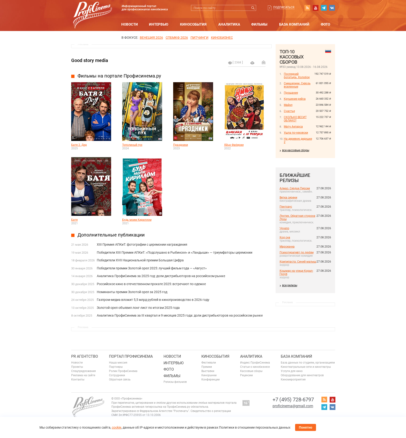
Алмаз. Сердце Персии (295, 188)
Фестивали (208, 362)
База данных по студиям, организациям (308, 362)
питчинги (199, 37)
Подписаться (283, 7)
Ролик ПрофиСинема (123, 371)
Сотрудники (117, 375)
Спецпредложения (83, 371)
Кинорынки (209, 375)
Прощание (291, 92)
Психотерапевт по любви (297, 252)
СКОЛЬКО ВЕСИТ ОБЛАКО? (295, 119)
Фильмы (259, 24)
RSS (307, 8)
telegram (324, 8)
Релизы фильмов (175, 382)
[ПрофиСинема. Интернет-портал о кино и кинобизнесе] (92, 10)
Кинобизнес (222, 37)
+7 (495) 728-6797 (293, 400)
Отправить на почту (263, 62)
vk (332, 8)
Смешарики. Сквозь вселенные (297, 85)
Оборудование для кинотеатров (302, 375)
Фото (325, 24)
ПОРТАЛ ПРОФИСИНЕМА (131, 356)
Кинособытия (193, 24)
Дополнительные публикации (111, 235)
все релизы (289, 285)
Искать (253, 8)
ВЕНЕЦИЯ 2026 (151, 37)
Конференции (210, 379)
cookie (116, 427)
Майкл (288, 105)
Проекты (77, 366)
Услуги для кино (292, 371)
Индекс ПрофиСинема (255, 362)
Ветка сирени (288, 197)
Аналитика (229, 24)
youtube (315, 8)
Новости (129, 24)
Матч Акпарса (293, 126)
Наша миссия (118, 362)
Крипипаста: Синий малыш (298, 261)
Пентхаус (286, 206)
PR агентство (84, 356)
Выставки (207, 371)
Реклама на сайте (83, 375)
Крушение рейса (295, 99)
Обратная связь (120, 379)
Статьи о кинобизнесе (255, 366)
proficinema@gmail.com (293, 406)
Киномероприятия (293, 379)
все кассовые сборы (295, 150)
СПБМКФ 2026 (177, 37)
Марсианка (287, 246)
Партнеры (116, 366)
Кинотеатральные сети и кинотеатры (306, 366)
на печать (252, 63)
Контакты (77, 379)
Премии (206, 366)
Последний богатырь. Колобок (297, 75)
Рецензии (246, 375)
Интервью (158, 24)
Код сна (285, 237)
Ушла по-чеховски (296, 132)
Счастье (289, 111)
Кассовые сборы (251, 371)
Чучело (284, 228)
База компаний (294, 24)
